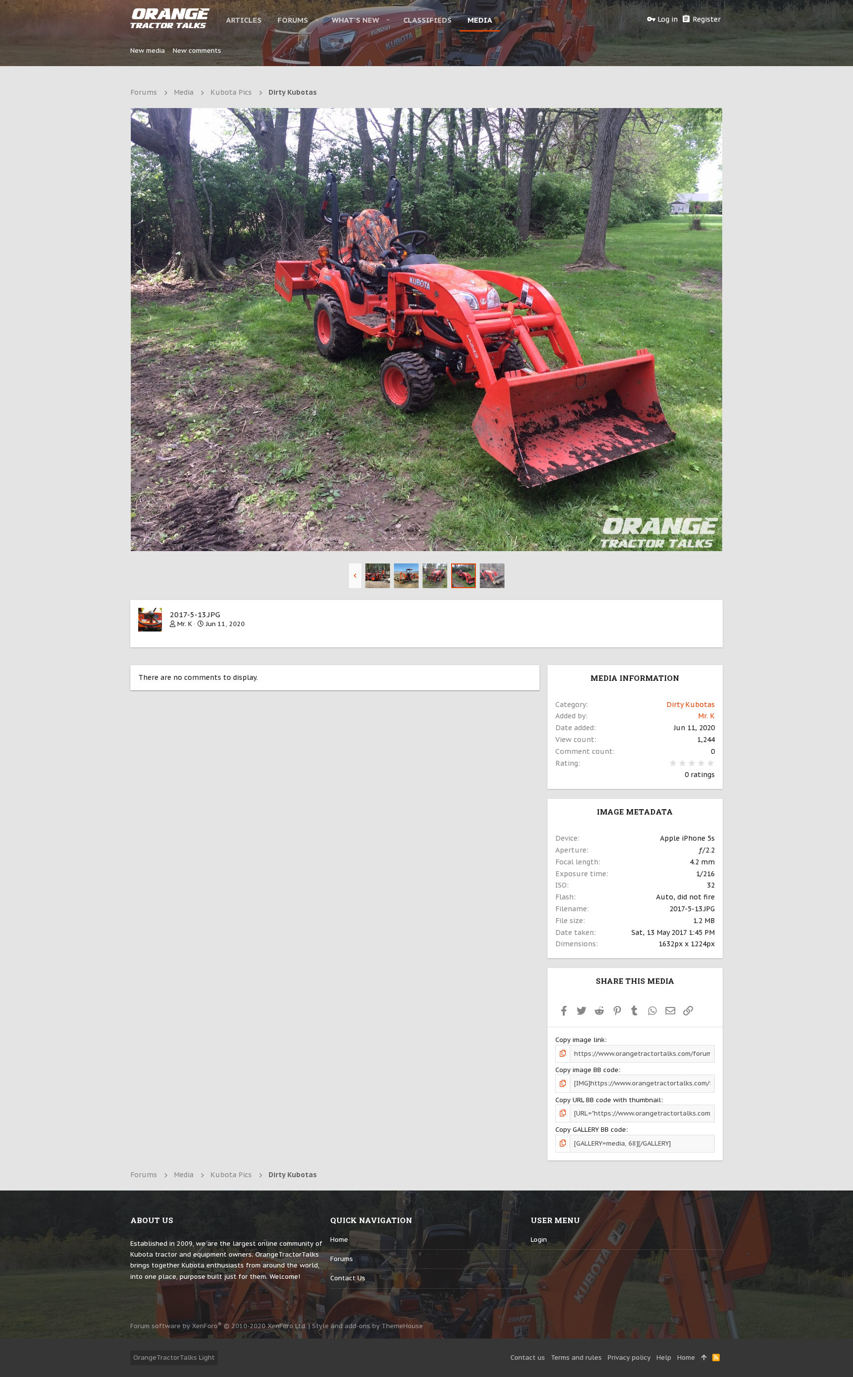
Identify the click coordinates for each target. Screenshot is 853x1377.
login (539, 1239)
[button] (317, 19)
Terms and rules (576, 1357)
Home (339, 1239)
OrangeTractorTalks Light (174, 1357)
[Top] (703, 1357)
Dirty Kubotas (690, 704)
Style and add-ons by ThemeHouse (367, 1326)
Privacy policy (629, 1357)
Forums (341, 1259)
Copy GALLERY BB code (590, 1129)
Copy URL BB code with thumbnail (608, 1100)
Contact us (347, 1278)
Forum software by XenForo (218, 1326)
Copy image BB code (587, 1070)
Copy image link (580, 1040)
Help (664, 1357)
